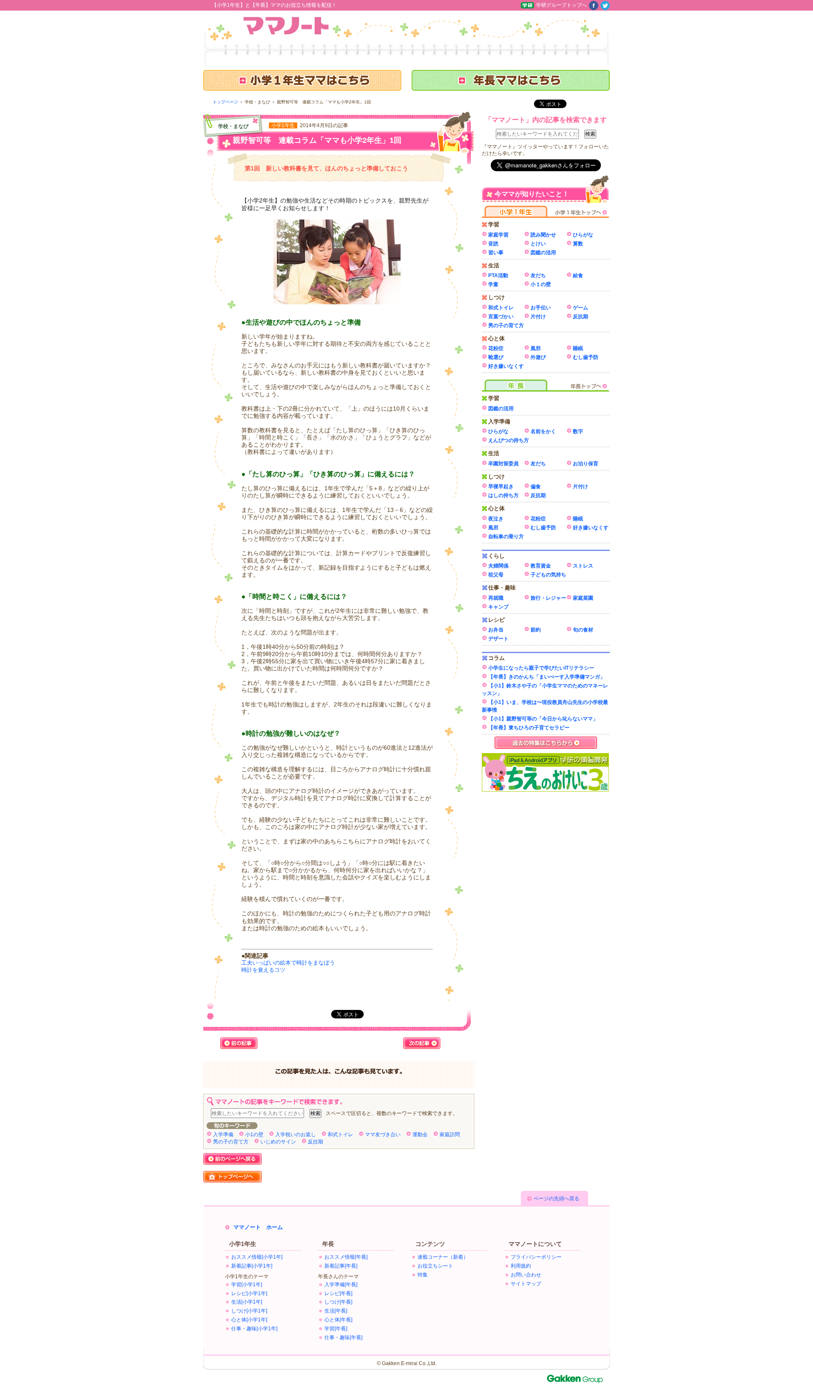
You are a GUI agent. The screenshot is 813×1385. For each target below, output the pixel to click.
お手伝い (541, 308)
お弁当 (495, 630)
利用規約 (521, 1266)
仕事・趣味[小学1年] (254, 1329)
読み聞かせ (543, 235)
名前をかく (543, 431)
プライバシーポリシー (536, 1257)
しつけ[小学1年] (249, 1311)
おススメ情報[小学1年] (256, 1257)
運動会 (420, 1134)
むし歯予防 (585, 357)
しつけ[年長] (338, 1302)
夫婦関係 (498, 566)
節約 (536, 630)
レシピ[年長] (338, 1293)
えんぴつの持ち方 (508, 440)
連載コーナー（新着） (443, 1257)
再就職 (495, 598)
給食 (578, 275)
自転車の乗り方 (506, 537)
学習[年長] (335, 1329)
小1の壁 (254, 1134)
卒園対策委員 (503, 464)
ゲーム (580, 308)
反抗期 (315, 1142)
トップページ (225, 102)
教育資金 (541, 566)
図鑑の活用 (543, 253)
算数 (578, 244)
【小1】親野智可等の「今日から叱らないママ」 (543, 719)
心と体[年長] (338, 1320)
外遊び (538, 357)
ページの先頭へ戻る (556, 1198)
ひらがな (583, 235)
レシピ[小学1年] (249, 1293)
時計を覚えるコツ (263, 970)
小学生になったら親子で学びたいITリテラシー (541, 668)
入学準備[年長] (340, 1285)
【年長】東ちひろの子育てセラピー (529, 728)
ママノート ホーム (258, 1227)
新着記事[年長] (340, 1266)
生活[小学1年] (246, 1302)
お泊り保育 (585, 464)
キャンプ (498, 607)
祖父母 (495, 575)
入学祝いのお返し (295, 1134)
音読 (493, 244)
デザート (498, 639)
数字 (578, 431)
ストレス (583, 566)
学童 (493, 284)
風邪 (536, 348)
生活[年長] (335, 1311)
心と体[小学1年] (249, 1320)
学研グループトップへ (561, 5)
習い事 (495, 253)
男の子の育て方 (231, 1142)
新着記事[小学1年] (251, 1266)
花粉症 (495, 348)
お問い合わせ (526, 1275)
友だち (538, 275)
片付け (538, 317)
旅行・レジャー (548, 598)
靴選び (495, 357)
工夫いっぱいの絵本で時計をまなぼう (288, 963)
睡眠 (578, 348)
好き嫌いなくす (506, 366)
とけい (538, 244)
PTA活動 (498, 275)
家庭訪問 (450, 1134)
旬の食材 (583, 630)
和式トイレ (340, 1134)
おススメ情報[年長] (346, 1257)
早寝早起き (501, 486)
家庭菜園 (583, 598)
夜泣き (495, 519)
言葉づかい (501, 317)
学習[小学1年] (246, 1285)
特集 (423, 1275)
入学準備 (223, 1134)
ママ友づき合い (383, 1134)
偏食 (536, 486)
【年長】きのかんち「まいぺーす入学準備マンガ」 (546, 677)
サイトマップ (526, 1284)
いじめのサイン (278, 1142)
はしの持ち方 (503, 495)
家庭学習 (498, 235)
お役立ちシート (435, 1266)
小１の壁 (541, 284)
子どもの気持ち (548, 575)
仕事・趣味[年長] (343, 1338)
